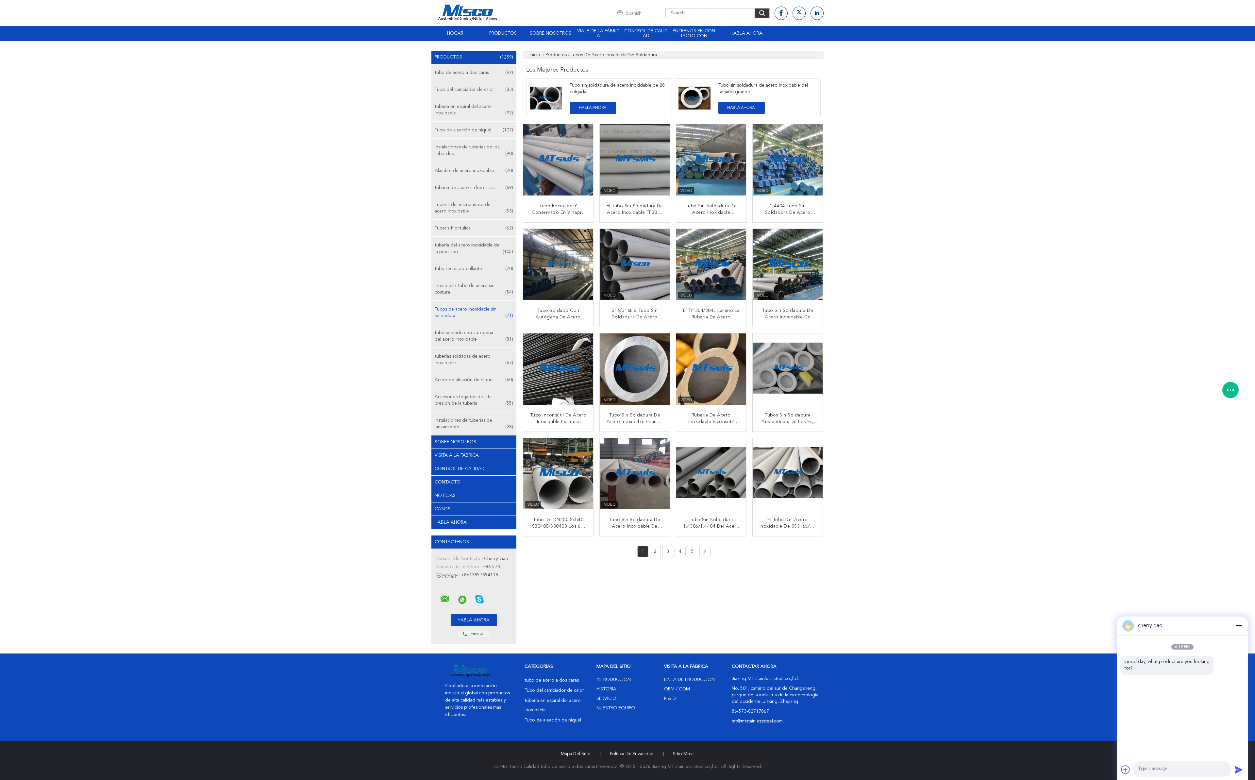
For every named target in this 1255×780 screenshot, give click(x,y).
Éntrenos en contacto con (694, 33)
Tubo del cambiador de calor (474, 89)
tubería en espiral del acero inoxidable (474, 109)
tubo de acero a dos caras (474, 72)
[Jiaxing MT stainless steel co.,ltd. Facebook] (781, 13)
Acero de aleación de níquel (474, 380)
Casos (442, 509)
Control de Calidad (460, 468)
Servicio (606, 698)
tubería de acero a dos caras (474, 187)
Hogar (455, 33)
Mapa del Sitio (576, 754)
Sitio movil (683, 754)
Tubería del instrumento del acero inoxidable (474, 207)
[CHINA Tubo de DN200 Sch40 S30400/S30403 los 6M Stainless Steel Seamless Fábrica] (558, 473)
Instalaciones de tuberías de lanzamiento (474, 423)
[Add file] (1125, 769)
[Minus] (1239, 626)
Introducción (613, 679)
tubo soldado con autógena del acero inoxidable (474, 336)
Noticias (445, 495)
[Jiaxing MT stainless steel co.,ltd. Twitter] (799, 13)
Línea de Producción (689, 679)
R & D (670, 698)
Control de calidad (646, 33)
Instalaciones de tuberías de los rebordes (474, 150)
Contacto (447, 482)
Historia (606, 689)
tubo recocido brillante (474, 268)
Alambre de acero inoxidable (474, 170)
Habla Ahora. (746, 33)
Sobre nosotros (550, 33)
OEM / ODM (677, 689)
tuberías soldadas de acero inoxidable (474, 359)
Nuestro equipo (615, 708)
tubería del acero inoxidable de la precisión (474, 248)
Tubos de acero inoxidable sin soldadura (474, 312)
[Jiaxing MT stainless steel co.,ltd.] (444, 599)
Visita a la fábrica (457, 455)
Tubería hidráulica (474, 228)
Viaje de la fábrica (598, 33)
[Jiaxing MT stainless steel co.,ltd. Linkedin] (817, 13)
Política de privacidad (632, 754)
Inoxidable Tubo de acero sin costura (474, 289)
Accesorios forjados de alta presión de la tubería (474, 400)
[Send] (1238, 769)
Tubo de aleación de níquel (474, 130)
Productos (503, 33)
